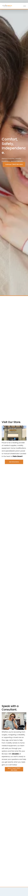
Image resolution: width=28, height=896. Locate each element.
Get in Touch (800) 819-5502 (14, 769)
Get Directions (14, 462)
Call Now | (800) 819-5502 (14, 164)
